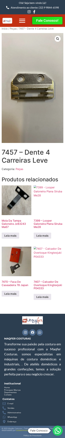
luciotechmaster (22, 430)
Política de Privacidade (33, 435)
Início (5, 28)
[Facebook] (32, 332)
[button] (58, 39)
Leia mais (10, 235)
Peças (13, 28)
